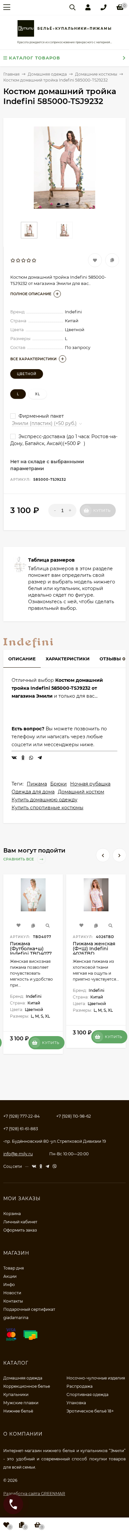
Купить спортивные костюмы (47, 808)
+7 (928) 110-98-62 (73, 1116)
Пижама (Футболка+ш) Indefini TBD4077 (31, 949)
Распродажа (79, 1386)
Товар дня (13, 1268)
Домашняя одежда (22, 1378)
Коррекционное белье (26, 1386)
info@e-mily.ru (18, 1153)
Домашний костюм (81, 792)
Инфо (9, 1284)
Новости (12, 1292)
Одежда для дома (33, 792)
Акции (10, 1276)
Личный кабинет (20, 1221)
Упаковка (76, 1402)
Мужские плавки (20, 1402)
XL (37, 394)
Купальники (15, 1394)
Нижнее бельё (18, 1411)
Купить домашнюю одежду (44, 800)
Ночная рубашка (90, 784)
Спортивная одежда (87, 1394)
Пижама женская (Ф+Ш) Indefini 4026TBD (94, 949)
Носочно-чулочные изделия (95, 1378)
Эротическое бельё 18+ (90, 1411)
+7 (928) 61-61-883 (20, 1128)
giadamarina (15, 1317)
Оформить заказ (20, 1230)
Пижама (37, 784)
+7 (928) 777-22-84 (21, 1116)
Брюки (58, 784)
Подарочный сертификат (29, 1309)
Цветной (26, 374)
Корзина (12, 1213)
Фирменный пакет (40, 416)
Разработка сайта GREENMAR (34, 1493)
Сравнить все (19, 859)
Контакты (13, 1301)
